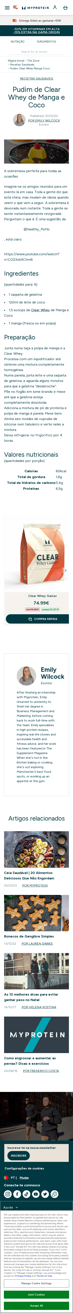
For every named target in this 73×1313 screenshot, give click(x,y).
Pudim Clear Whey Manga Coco (30, 68)
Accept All (36, 1305)
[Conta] (55, 7)
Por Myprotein (35, 885)
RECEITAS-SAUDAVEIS (36, 78)
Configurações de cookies (24, 1168)
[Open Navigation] (7, 8)
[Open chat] (54, 1194)
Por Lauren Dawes (37, 943)
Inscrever (18, 1155)
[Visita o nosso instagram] (8, 1194)
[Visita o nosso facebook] (17, 1194)
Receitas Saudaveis (22, 64)
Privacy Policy (23, 1276)
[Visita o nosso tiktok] (26, 1194)
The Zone (33, 60)
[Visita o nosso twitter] (45, 1194)
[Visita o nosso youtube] (36, 1194)
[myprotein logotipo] (35, 8)
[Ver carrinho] (65, 8)
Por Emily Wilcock (44, 120)
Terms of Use (44, 1276)
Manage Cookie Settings (36, 1283)
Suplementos (46, 41)
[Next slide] (66, 570)
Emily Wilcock (52, 673)
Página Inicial (16, 60)
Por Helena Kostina (39, 1007)
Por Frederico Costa (41, 1071)
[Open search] (16, 8)
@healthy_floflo (37, 229)
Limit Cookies (36, 1294)
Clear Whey (40, 310)
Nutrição (18, 41)
